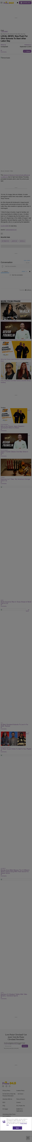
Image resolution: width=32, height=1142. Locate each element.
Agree (17, 1128)
